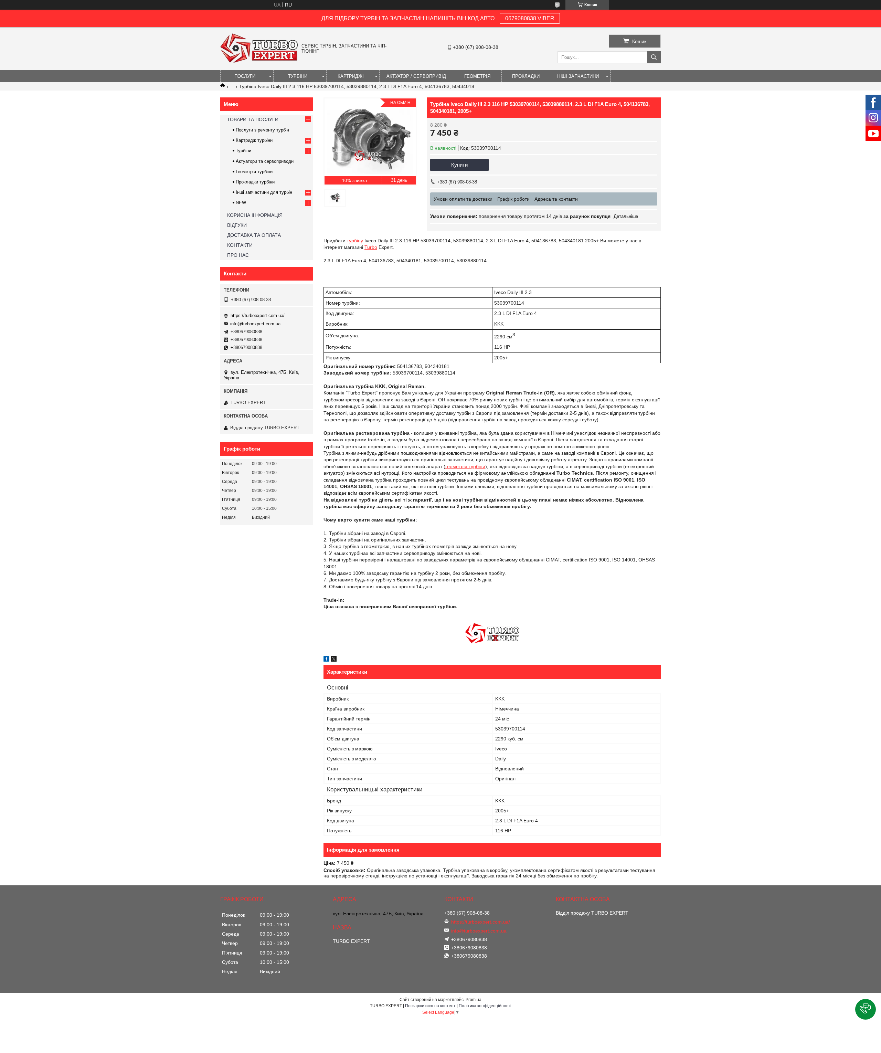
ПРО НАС (238, 255)
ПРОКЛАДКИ (526, 76)
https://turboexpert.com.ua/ (258, 315)
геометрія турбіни (465, 466)
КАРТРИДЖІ (351, 76)
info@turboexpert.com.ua (255, 323)
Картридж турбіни (254, 140)
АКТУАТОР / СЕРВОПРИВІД (416, 76)
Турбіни (243, 150)
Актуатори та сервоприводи (265, 161)
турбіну (355, 240)
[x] (334, 660)
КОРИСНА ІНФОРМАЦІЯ (255, 215)
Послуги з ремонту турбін (262, 130)
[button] (865, 1009)
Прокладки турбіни (255, 182)
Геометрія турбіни (254, 171)
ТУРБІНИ (297, 76)
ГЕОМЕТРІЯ (477, 76)
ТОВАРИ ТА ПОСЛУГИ (252, 119)
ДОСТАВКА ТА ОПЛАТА (254, 235)
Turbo (370, 247)
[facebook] (326, 660)
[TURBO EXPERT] (259, 61)
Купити (459, 165)
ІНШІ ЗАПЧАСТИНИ (578, 76)
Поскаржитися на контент (430, 1005)
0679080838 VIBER (529, 18)
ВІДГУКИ (237, 225)
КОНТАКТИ (240, 245)
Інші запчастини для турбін (264, 192)
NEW (241, 202)
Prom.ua (473, 999)
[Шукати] (654, 57)
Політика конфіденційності (485, 1005)
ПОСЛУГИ (244, 76)
